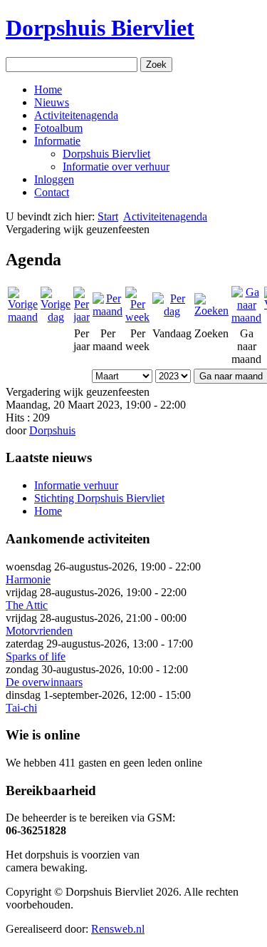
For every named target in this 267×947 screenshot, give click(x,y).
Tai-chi (21, 708)
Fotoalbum (58, 128)
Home (48, 89)
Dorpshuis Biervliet (100, 28)
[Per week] (137, 317)
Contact (51, 192)
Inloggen (54, 179)
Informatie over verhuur (116, 166)
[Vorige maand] (23, 317)
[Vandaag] (172, 311)
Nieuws (51, 102)
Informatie (57, 141)
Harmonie (28, 579)
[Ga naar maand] (246, 318)
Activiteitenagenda (76, 115)
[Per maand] (107, 311)
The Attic (27, 605)
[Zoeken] (211, 310)
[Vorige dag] (55, 317)
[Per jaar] (81, 317)
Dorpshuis (52, 430)
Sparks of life (36, 656)
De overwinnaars (44, 682)
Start (108, 216)
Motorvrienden (39, 631)
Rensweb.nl (118, 929)
